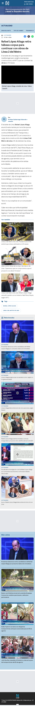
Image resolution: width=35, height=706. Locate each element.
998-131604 (29, 4)
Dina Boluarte (6, 30)
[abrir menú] (2, 3)
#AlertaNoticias (29, 1)
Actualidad (7, 35)
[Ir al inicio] (7, 3)
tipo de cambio (18, 30)
